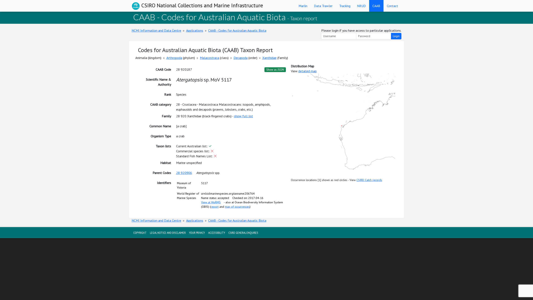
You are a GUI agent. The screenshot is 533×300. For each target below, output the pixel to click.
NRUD (361, 6)
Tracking (344, 6)
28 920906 (184, 173)
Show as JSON (275, 69)
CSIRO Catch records (369, 180)
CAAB (376, 6)
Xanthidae (269, 58)
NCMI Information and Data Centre (156, 30)
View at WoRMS (211, 202)
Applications (194, 30)
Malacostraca (209, 58)
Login (396, 36)
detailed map (307, 71)
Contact (392, 6)
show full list (243, 116)
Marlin (303, 6)
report (215, 207)
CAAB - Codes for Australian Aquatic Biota (237, 30)
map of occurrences (237, 207)
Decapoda (241, 58)
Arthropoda (174, 58)
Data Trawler (323, 6)
